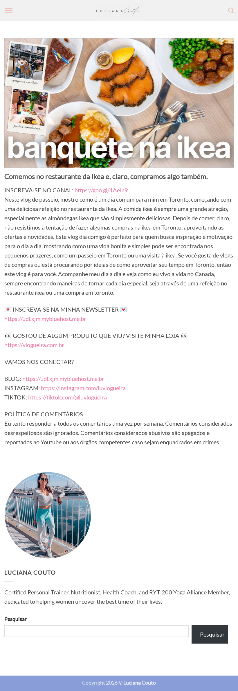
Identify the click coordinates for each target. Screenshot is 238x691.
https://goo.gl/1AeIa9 (101, 189)
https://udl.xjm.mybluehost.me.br (45, 318)
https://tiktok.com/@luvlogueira (67, 397)
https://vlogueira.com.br (34, 344)
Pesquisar (15, 619)
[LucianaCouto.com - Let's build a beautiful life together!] (119, 10)
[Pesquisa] (231, 10)
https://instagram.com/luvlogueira (83, 387)
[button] (8, 10)
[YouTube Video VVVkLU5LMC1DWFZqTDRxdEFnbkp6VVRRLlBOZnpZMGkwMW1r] (119, 103)
